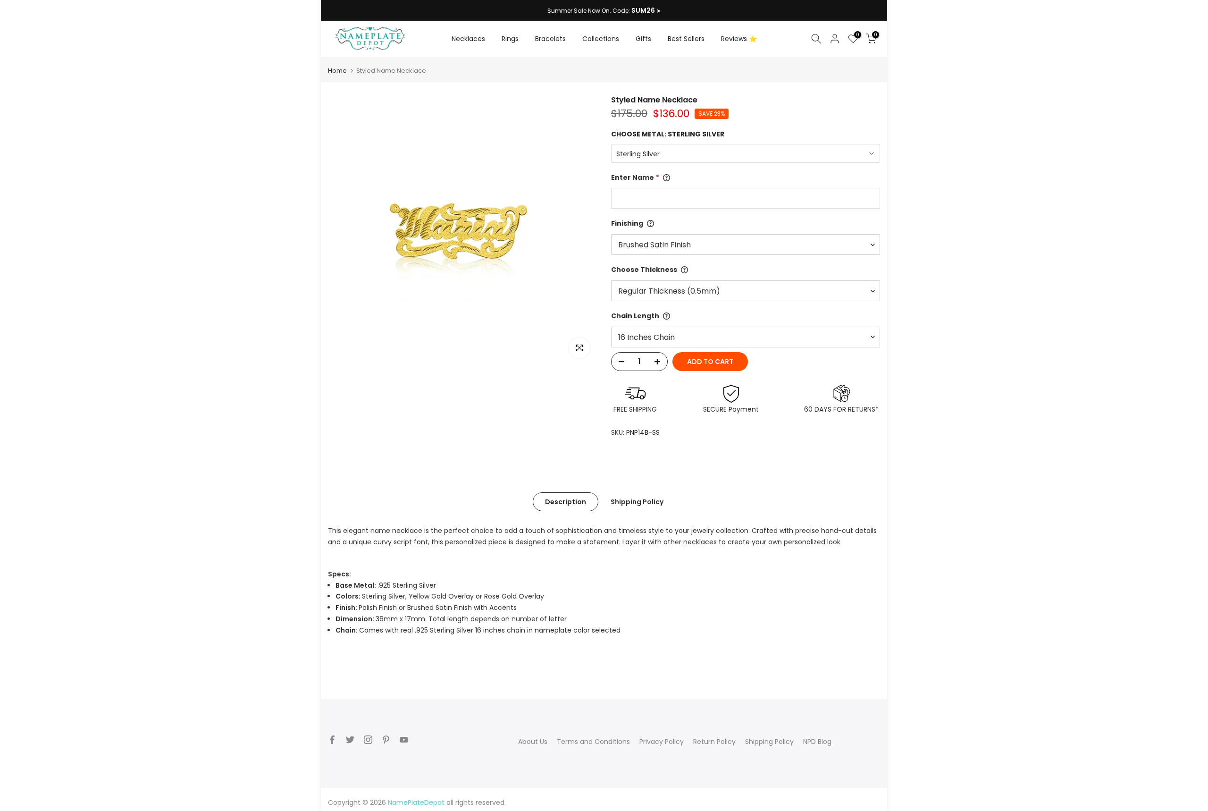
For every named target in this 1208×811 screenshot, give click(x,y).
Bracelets (550, 38)
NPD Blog (817, 741)
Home (337, 71)
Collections (600, 38)
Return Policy (714, 741)
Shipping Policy (637, 502)
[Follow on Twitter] (350, 739)
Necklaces (468, 38)
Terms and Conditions (593, 741)
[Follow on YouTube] (404, 739)
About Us (532, 741)
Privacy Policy (661, 741)
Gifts (643, 38)
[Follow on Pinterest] (386, 739)
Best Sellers (686, 38)
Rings (510, 38)
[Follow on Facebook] (332, 739)
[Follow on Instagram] (368, 739)
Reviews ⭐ (739, 38)
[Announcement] (604, 11)
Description (565, 502)
